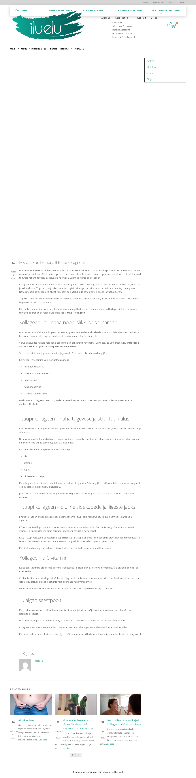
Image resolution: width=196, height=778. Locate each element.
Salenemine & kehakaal (61, 10)
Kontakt (172, 3)
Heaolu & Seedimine (93, 10)
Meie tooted (158, 3)
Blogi (182, 3)
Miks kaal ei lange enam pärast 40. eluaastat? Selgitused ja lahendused (77, 724)
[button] (73, 755)
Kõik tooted (21, 10)
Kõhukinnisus (26, 720)
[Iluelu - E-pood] (48, 25)
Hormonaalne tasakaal (129, 10)
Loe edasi (43, 739)
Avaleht (146, 3)
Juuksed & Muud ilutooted (166, 10)
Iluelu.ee (38, 661)
